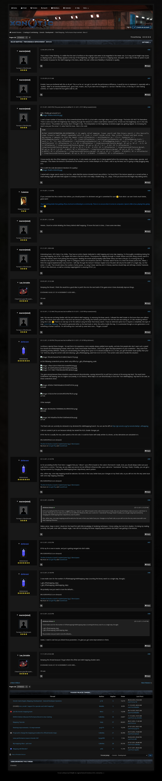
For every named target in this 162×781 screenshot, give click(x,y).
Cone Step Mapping (51, 324)
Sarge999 (102, 738)
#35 (149, 459)
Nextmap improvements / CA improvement (26, 727)
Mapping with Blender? (20, 749)
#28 (149, 107)
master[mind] (24, 51)
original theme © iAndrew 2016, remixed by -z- (90, 773)
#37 (149, 542)
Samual (136, 734)
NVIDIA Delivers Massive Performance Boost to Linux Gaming (32, 717)
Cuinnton (24, 192)
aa (135, 723)
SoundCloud (63, 446)
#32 (149, 281)
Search (45, 8)
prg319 (101, 727)
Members (56, 8)
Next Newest (146, 683)
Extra (85, 8)
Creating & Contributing (30, 32)
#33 (149, 311)
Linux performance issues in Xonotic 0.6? (26, 738)
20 (113, 717)
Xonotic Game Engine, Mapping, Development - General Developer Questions (37, 701)
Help (78, 8)
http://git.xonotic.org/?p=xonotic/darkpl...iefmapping (130, 426)
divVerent (90, 340)
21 (113, 733)
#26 (149, 49)
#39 (149, 614)
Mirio (101, 711)
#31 (149, 248)
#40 (149, 654)
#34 (149, 340)
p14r (101, 701)
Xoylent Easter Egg (64, 444)
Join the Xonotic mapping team (22, 711)
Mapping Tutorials (19, 722)
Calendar (68, 8)
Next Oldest (15, 683)
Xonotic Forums (16, 32)
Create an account (142, 27)
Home (15, 8)
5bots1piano (75, 444)
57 (113, 722)
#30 (149, 219)
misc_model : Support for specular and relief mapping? (36, 706)
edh (135, 739)
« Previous (21, 37)
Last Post (131, 702)
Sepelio (136, 750)
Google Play (52, 446)
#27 (149, 78)
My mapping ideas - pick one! (22, 743)
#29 (149, 190)
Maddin (101, 706)
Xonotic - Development (46, 32)
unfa (101, 749)
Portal (24, 8)
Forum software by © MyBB (66, 773)
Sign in (129, 27)
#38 (149, 573)
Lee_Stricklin (25, 283)
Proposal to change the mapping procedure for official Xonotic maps (35, 733)
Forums (34, 8)
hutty (101, 722)
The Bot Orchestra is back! (48, 444)
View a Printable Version (19, 754)
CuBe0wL (101, 717)
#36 (149, 500)
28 (113, 743)
